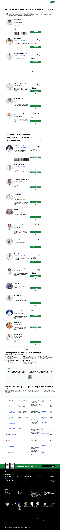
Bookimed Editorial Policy (19, 13)
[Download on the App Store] (45, 466)
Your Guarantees (19, 479)
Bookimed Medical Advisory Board (29, 477)
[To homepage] (3, 1)
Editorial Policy (52, 481)
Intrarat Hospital (44, 411)
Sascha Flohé (12, 446)
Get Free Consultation (35, 31)
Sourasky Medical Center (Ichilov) (45, 452)
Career (26, 480)
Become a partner (40, 473)
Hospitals (18, 473)
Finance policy (52, 477)
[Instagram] (7, 480)
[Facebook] (6, 480)
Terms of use (52, 473)
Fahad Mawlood (11, 14)
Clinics (32, 6)
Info (35, 93)
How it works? (35, 1)
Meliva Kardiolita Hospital (44, 423)
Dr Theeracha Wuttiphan (12, 418)
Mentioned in (7, 474)
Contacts (26, 481)
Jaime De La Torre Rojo (12, 428)
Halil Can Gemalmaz (13, 434)
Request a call (52, 1)
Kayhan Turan (12, 400)
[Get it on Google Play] (51, 466)
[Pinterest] (12, 480)
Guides (18, 477)
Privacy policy (52, 475)
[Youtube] (9, 480)
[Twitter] (11, 480)
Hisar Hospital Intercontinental (44, 405)
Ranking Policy (52, 479)
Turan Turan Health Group (44, 400)
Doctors (18, 475)
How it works (26, 475)
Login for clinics (40, 476)
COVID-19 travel (52, 480)
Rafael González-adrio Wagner (13, 440)
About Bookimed (27, 473)
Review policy (52, 476)
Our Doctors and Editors (28, 476)
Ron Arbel (11, 452)
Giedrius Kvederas (12, 423)
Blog (17, 476)
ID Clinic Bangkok (44, 417)
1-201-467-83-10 (44, 1)
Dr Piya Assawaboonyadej (12, 412)
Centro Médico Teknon (45, 428)
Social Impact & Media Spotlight (29, 479)
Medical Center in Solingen (44, 446)
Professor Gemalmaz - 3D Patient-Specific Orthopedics (45, 434)
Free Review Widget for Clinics (42, 475)
